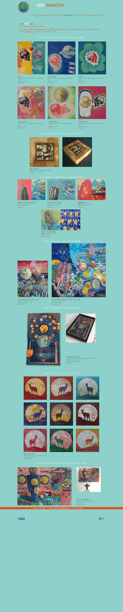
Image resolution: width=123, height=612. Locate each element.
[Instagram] (103, 519)
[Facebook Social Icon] (100, 519)
